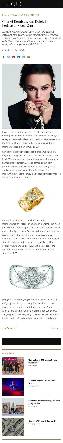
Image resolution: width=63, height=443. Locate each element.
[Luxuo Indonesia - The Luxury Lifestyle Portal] (11, 3)
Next (55, 328)
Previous (9, 328)
